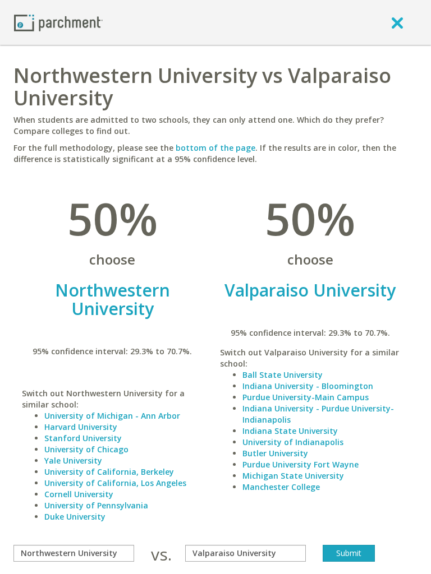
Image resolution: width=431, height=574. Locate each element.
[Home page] (58, 22)
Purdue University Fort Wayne (300, 464)
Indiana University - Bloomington (307, 386)
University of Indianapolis (292, 442)
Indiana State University (290, 430)
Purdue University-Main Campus (305, 397)
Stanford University (83, 438)
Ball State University (282, 374)
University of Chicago (86, 449)
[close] (397, 22)
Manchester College (281, 487)
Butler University (275, 453)
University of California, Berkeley (109, 471)
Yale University (73, 460)
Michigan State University (293, 475)
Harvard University (80, 427)
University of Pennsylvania (96, 505)
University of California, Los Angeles (115, 483)
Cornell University (78, 494)
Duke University (75, 516)
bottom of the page (215, 147)
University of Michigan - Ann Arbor (112, 415)
